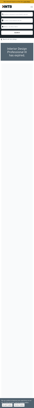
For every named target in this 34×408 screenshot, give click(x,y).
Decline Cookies (19, 405)
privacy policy (24, 402)
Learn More (26, 1)
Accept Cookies (7, 405)
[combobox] (17, 14)
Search (17, 33)
